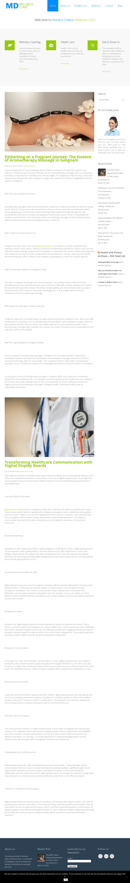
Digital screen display (14, 509)
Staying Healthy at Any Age (108, 262)
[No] (127, 877)
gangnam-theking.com (44, 246)
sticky (26, 166)
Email (70, 858)
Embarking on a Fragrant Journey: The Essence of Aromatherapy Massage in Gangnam (48, 158)
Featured (24, 471)
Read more (23, 69)
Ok (66, 880)
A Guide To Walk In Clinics (108, 282)
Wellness (32, 166)
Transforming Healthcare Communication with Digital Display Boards (48, 464)
